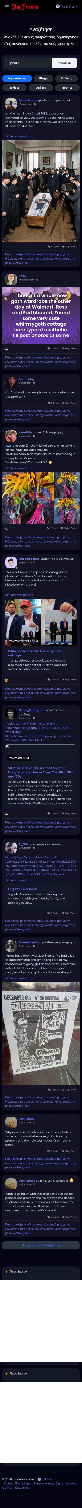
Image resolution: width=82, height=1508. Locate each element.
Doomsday (27, 379)
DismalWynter (29, 942)
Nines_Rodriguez (31, 710)
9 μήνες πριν (25, 946)
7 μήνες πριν (25, 562)
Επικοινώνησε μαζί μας (48, 1483)
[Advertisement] (41, 1321)
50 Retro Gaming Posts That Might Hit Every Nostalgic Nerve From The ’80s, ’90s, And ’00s (41, 772)
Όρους (8, 1483)
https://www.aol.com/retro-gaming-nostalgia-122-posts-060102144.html (38, 738)
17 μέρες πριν (25, 104)
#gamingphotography (21, 728)
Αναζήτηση (64, 63)
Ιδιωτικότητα (23, 1483)
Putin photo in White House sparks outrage (34, 653)
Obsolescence (29, 559)
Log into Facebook (22, 889)
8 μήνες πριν (25, 718)
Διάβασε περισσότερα (19, 136)
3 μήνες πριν (25, 382)
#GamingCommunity (42, 724)
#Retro (43, 728)
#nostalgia (13, 732)
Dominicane (27, 100)
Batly (22, 276)
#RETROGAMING (60, 728)
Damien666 (27, 1119)
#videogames (15, 724)
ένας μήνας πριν (26, 279)
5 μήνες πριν (25, 435)
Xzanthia (25, 432)
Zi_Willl (24, 844)
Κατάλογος (22, 1488)
